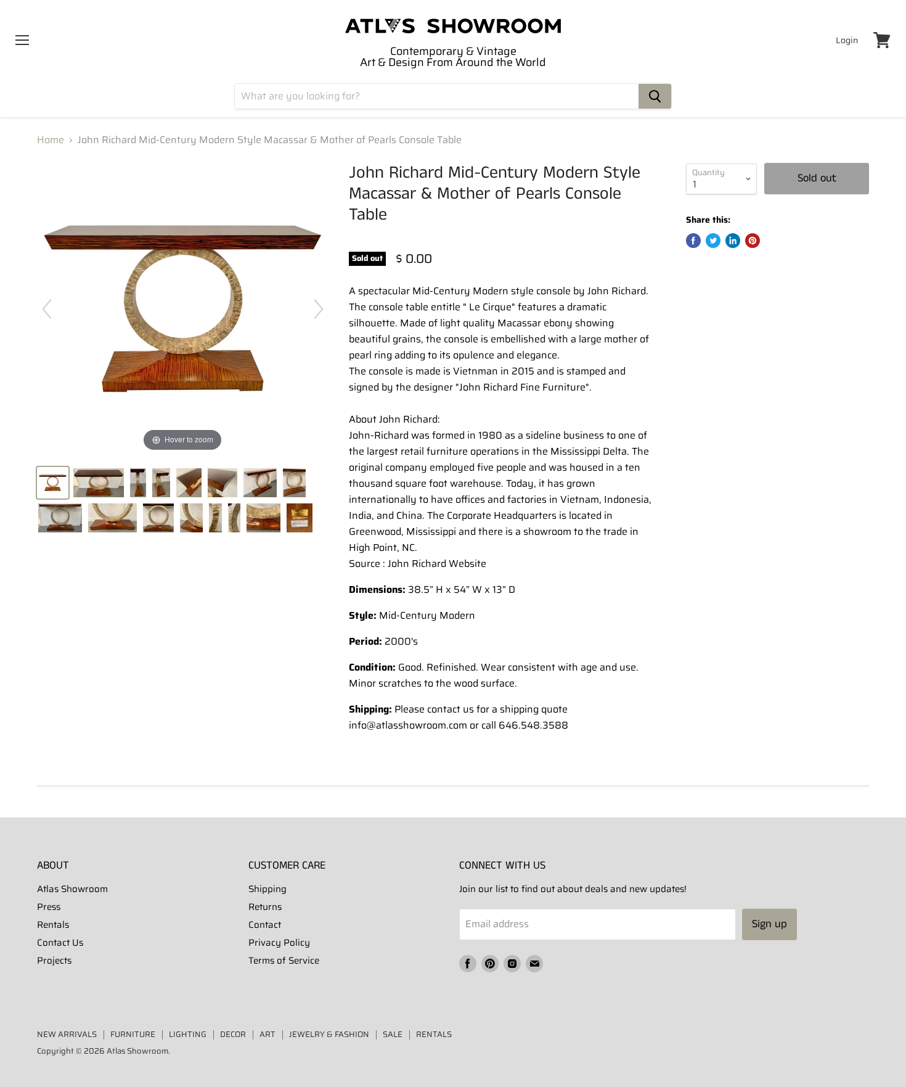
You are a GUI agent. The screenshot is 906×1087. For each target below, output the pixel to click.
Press (48, 906)
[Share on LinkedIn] (732, 240)
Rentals (53, 924)
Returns (265, 906)
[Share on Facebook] (693, 240)
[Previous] (47, 309)
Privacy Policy (279, 942)
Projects (54, 960)
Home (50, 140)
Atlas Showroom (72, 889)
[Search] (655, 96)
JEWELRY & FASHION (329, 1034)
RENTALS (434, 1034)
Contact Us (60, 942)
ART (267, 1034)
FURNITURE (132, 1034)
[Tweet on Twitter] (713, 240)
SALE (392, 1034)
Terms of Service (283, 960)
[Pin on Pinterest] (752, 240)
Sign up (769, 924)
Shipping (267, 889)
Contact (264, 924)
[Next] (319, 309)
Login (847, 40)
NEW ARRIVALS (67, 1034)
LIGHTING (187, 1034)
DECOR (233, 1034)
